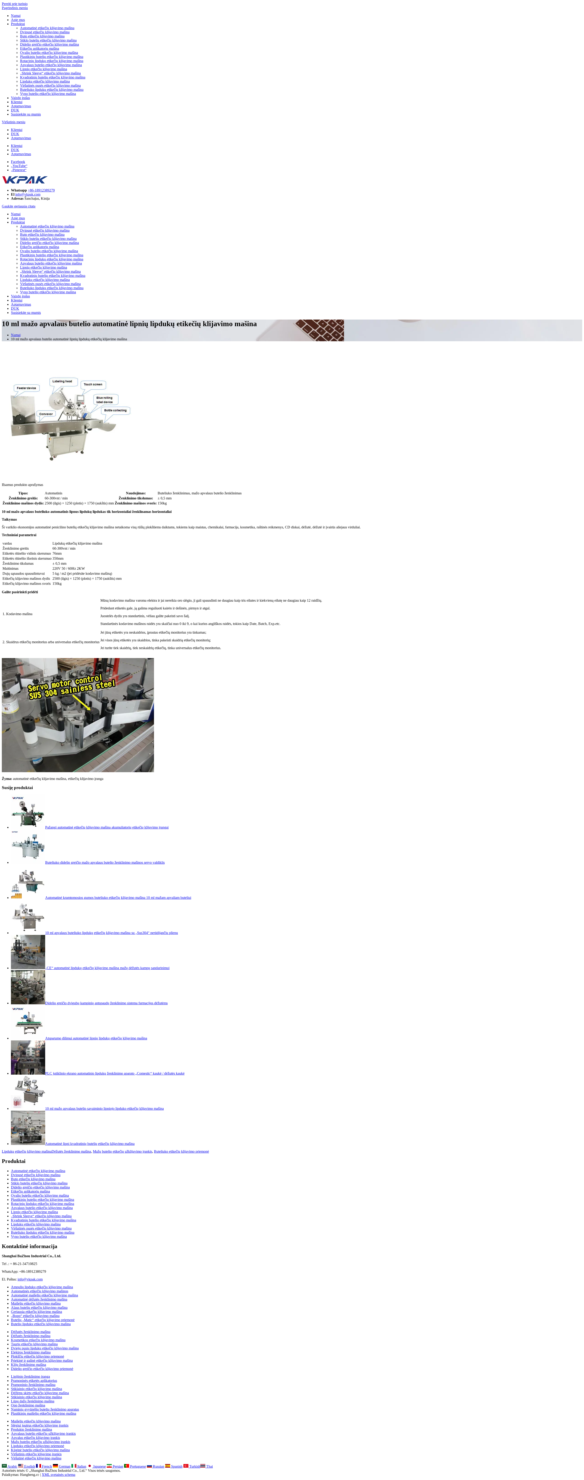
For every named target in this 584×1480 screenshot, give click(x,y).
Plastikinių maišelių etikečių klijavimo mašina (43, 1413)
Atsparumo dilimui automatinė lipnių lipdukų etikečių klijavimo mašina (96, 1038)
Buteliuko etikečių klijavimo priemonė (181, 1151)
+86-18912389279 (41, 190)
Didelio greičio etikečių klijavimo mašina (49, 44)
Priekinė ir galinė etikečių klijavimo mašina (42, 1360)
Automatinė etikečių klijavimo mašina (47, 28)
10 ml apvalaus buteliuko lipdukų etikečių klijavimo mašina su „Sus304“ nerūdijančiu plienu (111, 933)
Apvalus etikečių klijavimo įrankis (35, 1438)
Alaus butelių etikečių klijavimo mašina (39, 1307)
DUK (15, 110)
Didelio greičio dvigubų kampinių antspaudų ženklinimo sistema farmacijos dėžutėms (106, 1003)
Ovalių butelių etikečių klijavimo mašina (49, 53)
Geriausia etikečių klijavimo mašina (36, 1312)
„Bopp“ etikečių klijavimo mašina (35, 1316)
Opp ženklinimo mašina (28, 1405)
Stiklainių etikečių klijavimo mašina (36, 1389)
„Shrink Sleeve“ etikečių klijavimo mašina (50, 73)
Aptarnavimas (21, 106)
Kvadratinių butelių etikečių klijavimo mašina (52, 77)
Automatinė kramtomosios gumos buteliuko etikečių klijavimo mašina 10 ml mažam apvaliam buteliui (118, 898)
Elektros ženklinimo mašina (31, 1352)
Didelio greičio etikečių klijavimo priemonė (42, 1369)
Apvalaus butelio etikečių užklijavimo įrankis (43, 1433)
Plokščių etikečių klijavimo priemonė (37, 1356)
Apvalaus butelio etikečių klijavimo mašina (51, 65)
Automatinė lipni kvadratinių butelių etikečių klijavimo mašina (90, 1144)
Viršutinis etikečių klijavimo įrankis (36, 1454)
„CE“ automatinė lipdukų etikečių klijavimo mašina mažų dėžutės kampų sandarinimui (107, 968)
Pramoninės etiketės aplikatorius (34, 1381)
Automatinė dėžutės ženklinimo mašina (39, 1299)
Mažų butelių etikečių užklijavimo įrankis (122, 1151)
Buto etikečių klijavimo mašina (42, 36)
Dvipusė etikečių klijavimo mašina (45, 32)
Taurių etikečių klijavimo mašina (34, 1344)
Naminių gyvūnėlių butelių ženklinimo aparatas (45, 1409)
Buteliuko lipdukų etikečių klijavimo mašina (51, 90)
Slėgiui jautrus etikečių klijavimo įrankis (39, 1425)
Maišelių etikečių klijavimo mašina (36, 1303)
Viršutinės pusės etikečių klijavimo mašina (50, 85)
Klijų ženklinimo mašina (28, 1365)
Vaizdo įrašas (20, 98)
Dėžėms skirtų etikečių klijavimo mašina (40, 1393)
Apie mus (18, 20)
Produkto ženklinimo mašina (31, 1429)
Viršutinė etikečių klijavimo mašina (36, 1458)
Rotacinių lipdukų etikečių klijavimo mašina (51, 61)
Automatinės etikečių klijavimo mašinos (39, 1291)
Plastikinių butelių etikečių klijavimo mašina (51, 57)
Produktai (18, 24)
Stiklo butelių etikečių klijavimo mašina (48, 40)
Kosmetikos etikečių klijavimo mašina (38, 1340)
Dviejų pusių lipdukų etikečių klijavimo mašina (45, 1348)
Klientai (16, 102)
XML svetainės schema (58, 1475)
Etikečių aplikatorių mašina (39, 48)
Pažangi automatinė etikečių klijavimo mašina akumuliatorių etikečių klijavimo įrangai (107, 827)
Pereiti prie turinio (15, 4)
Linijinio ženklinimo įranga (30, 1376)
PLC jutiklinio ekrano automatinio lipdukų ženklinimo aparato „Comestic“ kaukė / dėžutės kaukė (115, 1073)
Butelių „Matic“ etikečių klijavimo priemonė (43, 1320)
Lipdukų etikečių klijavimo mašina (45, 81)
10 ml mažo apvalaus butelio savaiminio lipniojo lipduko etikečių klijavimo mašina (104, 1108)
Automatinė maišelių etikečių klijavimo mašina (44, 1295)
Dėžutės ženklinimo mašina (71, 1151)
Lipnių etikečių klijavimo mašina (43, 69)
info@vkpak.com (27, 194)
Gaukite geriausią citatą (18, 206)
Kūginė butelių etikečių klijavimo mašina (40, 1450)
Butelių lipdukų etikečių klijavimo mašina (41, 1324)
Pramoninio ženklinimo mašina (33, 1385)
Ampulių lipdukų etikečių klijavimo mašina (42, 1287)
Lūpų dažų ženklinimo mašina (32, 1401)
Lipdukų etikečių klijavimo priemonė (37, 1446)
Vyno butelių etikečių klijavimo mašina (48, 94)
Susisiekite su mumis (26, 114)
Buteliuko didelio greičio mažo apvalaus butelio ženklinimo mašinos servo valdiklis (105, 862)
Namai (16, 16)
